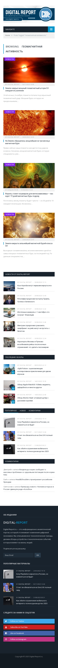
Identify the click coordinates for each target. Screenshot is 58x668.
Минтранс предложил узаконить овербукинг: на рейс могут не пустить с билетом (33, 328)
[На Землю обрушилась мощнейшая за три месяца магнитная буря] (29, 123)
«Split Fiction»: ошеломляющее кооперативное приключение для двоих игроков (34, 371)
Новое (23, 410)
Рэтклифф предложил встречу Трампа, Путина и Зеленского (33, 300)
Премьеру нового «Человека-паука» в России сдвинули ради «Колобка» (29, 488)
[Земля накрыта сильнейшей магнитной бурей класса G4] (29, 226)
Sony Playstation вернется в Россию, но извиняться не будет (33, 423)
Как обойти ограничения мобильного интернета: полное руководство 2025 (33, 450)
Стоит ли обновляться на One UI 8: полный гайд (34, 436)
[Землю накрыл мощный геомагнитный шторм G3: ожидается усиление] (29, 70)
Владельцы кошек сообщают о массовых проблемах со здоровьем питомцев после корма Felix (29, 472)
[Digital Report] (29, 13)
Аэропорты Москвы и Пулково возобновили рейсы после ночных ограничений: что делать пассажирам (33, 344)
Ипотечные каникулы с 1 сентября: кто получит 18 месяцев (33, 313)
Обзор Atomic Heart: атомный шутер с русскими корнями (32, 399)
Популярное (11, 410)
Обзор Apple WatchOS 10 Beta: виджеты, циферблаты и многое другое (34, 386)
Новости (10, 59)
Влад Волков (13, 190)
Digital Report (14, 84)
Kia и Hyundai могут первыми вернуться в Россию (34, 287)
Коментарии (34, 410)
